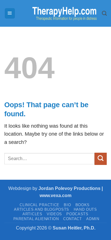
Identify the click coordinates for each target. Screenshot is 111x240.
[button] (10, 13)
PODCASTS (77, 214)
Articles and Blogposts (41, 209)
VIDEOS (54, 214)
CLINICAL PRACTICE (39, 205)
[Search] (104, 13)
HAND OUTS (85, 209)
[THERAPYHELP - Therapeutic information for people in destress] (59, 13)
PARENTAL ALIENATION (36, 219)
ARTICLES (32, 214)
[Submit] (100, 159)
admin (92, 219)
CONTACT (72, 219)
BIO (67, 205)
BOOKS (82, 205)
